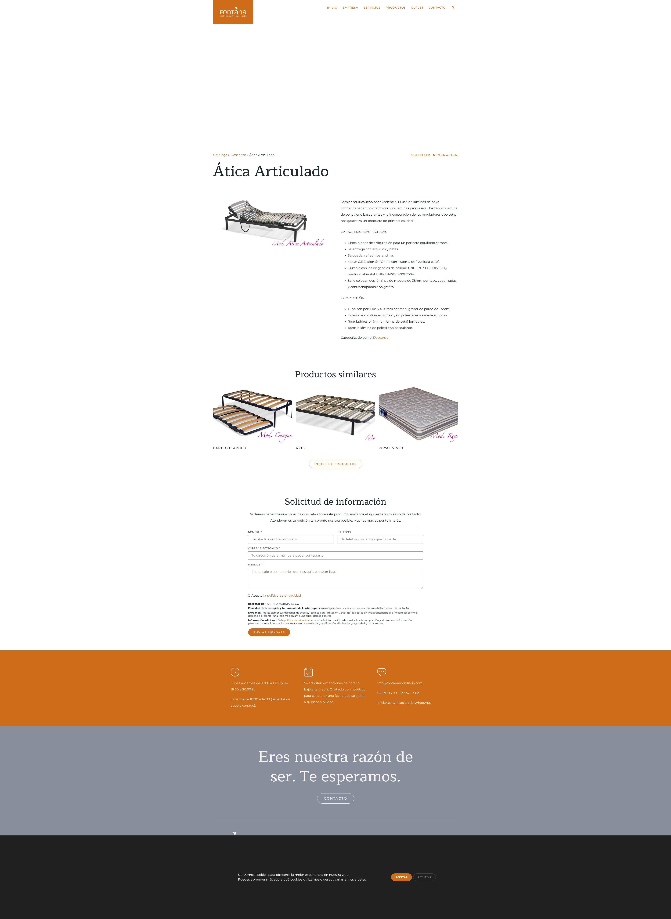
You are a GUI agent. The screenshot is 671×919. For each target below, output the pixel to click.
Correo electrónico (263, 548)
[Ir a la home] (233, 12)
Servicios (371, 7)
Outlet (417, 7)
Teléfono (344, 532)
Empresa (350, 7)
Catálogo (220, 155)
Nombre (254, 532)
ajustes (360, 879)
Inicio (332, 7)
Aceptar (401, 877)
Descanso (238, 155)
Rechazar (424, 877)
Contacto (437, 7)
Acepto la (276, 596)
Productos (396, 7)
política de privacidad (284, 596)
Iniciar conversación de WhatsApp (404, 703)
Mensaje (254, 564)
